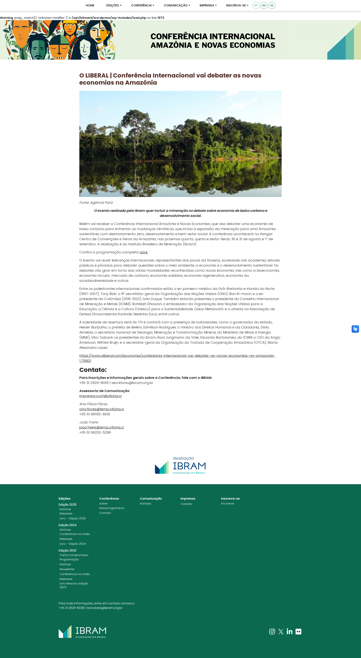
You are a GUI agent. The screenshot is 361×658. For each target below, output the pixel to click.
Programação (69, 559)
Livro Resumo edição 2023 (74, 585)
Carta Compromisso (74, 555)
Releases (66, 513)
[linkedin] (290, 631)
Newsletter (67, 569)
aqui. (144, 252)
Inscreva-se (236, 5)
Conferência (141, 5)
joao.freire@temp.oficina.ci (101, 427)
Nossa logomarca (111, 508)
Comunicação (176, 5)
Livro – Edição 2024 (73, 544)
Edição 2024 (68, 525)
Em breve (227, 503)
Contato (105, 513)
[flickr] (298, 631)
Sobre (103, 503)
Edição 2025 (68, 505)
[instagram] (272, 631)
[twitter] (281, 631)
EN (263, 5)
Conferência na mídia (75, 534)
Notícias (65, 509)
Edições (112, 5)
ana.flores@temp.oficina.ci (101, 409)
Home (90, 5)
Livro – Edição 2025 (73, 518)
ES (271, 5)
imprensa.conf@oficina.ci (100, 396)
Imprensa (207, 5)
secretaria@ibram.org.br (104, 608)
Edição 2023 (67, 550)
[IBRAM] (82, 631)
